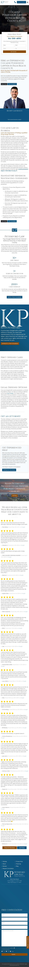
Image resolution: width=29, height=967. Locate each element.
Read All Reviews (9, 848)
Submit (13, 954)
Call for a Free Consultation (14, 297)
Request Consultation (21, 2)
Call (8, 951)
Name (5, 45)
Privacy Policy (19, 861)
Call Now (14, 495)
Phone (3, 922)
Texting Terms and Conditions (7, 948)
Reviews (5, 866)
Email (16, 45)
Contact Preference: (5, 949)
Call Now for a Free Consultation (10, 343)
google (23, 527)
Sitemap (5, 861)
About (4, 864)
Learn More (4, 221)
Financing (18, 864)
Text (4, 951)
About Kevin (4, 84)
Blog (17, 866)
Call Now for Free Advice (9, 470)
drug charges (10, 393)
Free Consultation (12, 84)
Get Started (13, 51)
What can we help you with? (8, 930)
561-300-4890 (14, 38)
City (3, 926)
